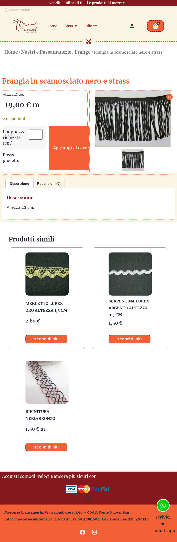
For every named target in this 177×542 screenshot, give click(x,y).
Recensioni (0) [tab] (48, 183)
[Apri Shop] (76, 26)
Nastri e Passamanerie (46, 52)
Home (11, 52)
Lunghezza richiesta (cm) (14, 137)
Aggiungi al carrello (74, 147)
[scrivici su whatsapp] (163, 505)
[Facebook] (82, 532)
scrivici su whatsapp (165, 523)
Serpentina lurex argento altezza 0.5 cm (129, 308)
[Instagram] (94, 532)
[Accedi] (132, 26)
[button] (88, 498)
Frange (82, 52)
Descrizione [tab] (19, 183)
